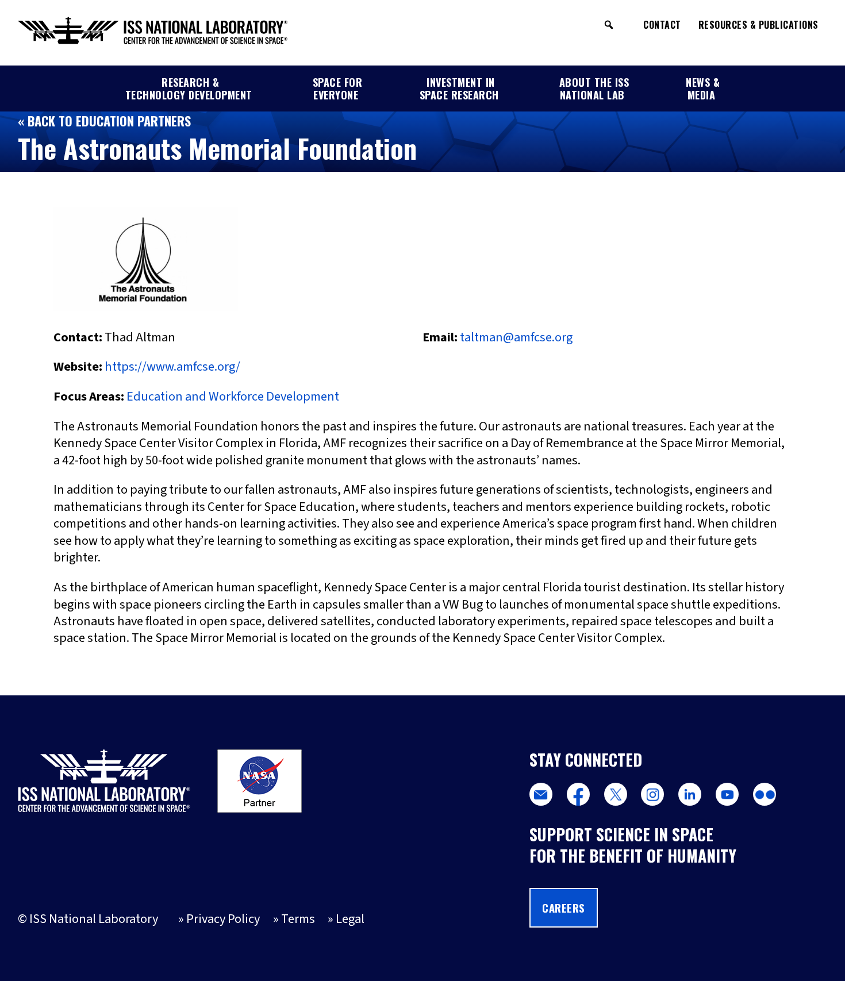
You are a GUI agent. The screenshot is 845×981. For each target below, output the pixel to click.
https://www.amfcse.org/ (172, 366)
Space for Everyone (338, 88)
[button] (608, 24)
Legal (350, 919)
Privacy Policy (223, 919)
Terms (298, 919)
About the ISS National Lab (594, 88)
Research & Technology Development (188, 88)
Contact (662, 25)
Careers (563, 907)
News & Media (703, 88)
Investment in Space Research (459, 88)
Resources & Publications (758, 25)
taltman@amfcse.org (516, 337)
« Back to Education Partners (104, 120)
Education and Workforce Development (232, 396)
